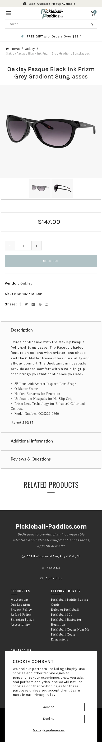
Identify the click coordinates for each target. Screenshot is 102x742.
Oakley (30, 49)
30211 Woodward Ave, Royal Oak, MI (53, 556)
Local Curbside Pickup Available (52, 3)
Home (15, 49)
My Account (19, 599)
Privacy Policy (44, 695)
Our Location (20, 604)
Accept (48, 707)
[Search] (92, 24)
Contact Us (54, 578)
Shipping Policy (22, 619)
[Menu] (8, 12)
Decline (48, 719)
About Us (53, 568)
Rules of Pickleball (65, 609)
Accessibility (20, 624)
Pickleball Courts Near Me (70, 629)
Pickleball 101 (61, 614)
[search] (51, 24)
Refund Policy (21, 614)
